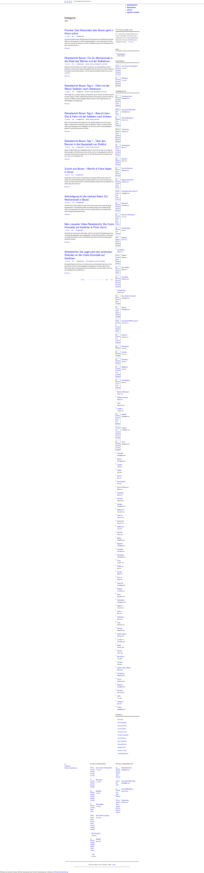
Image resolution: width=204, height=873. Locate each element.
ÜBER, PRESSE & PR (117, 1)
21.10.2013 (67, 36)
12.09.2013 (67, 147)
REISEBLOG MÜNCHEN (81, 867)
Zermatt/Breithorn (127, 118)
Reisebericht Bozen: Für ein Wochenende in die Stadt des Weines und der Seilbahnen (89, 59)
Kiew (119, 594)
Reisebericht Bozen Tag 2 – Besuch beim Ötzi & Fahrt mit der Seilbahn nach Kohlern (88, 114)
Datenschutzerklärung (71, 768)
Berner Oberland (123, 392)
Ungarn (119, 464)
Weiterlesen (67, 48)
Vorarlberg (120, 250)
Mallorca (120, 566)
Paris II (119, 611)
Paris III (119, 515)
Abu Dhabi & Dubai (102, 815)
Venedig (120, 549)
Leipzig (124, 352)
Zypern (124, 307)
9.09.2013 (67, 174)
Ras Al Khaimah (127, 168)
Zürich (119, 476)
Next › (107, 279)
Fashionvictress (122, 726)
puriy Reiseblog (122, 741)
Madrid (124, 414)
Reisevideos (131, 7)
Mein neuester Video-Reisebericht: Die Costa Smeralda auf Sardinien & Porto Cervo (89, 225)
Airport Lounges (133, 12)
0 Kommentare (80, 36)
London (119, 662)
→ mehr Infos (130, 42)
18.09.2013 (67, 91)
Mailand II (120, 510)
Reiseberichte (132, 5)
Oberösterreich (127, 96)
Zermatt (119, 498)
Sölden (124, 255)
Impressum (68, 766)
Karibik (119, 572)
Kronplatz (125, 277)
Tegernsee (125, 129)
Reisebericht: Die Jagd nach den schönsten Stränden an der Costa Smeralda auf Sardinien (88, 255)
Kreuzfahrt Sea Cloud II (130, 191)
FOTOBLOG (103, 867)
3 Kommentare (80, 119)
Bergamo (125, 367)
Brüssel (119, 532)
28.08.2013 (67, 202)
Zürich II (124, 335)
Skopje (119, 504)
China (119, 679)
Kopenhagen (126, 228)
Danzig (119, 628)
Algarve (120, 606)
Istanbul (124, 159)
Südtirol (104, 64)
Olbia (97, 261)
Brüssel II (120, 521)
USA (118, 696)
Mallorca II (120, 526)
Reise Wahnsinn (122, 744)
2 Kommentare (79, 174)
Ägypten (120, 543)
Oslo (123, 442)
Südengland (126, 145)
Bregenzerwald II (127, 180)
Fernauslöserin (122, 729)
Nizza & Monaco (123, 487)
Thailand (120, 701)
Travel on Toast (122, 750)
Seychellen (125, 267)
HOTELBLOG (94, 867)
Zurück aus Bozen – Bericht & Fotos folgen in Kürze (88, 170)
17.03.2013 (67, 261)
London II (120, 639)
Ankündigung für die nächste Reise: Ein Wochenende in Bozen (86, 197)
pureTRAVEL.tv (122, 738)
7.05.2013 (67, 230)
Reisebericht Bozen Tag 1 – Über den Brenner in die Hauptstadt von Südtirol (85, 142)
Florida (119, 651)
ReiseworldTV (122, 747)
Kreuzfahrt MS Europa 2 (130, 321)
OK (55, 872)
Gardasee (120, 555)
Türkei (119, 707)
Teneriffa (120, 453)
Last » (111, 279)
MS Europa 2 (96, 833)
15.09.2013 (67, 119)
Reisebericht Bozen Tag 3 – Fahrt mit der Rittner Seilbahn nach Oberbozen (87, 87)
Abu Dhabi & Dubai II (129, 296)
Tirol (118, 403)
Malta (119, 538)
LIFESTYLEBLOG (114, 867)
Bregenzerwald (122, 397)
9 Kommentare (80, 147)
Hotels (129, 10)
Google (113, 864)
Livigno (124, 428)
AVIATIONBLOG (125, 867)
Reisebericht (98, 64)
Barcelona (120, 656)
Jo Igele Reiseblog (123, 735)
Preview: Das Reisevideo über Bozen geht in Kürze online (89, 31)
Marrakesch (121, 54)
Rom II (119, 577)
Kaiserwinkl (121, 481)
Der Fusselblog (122, 722)
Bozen (87, 64)
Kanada (120, 690)
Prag (118, 560)
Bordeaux (125, 359)
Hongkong (120, 673)
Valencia (120, 583)
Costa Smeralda (90, 261)
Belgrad (124, 237)
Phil (73, 36)
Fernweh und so (122, 732)
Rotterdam (125, 346)
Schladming (121, 290)
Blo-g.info (120, 719)
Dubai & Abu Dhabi (123, 668)
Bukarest (125, 78)
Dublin (119, 470)
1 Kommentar (79, 91)
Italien (92, 64)
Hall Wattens (126, 380)
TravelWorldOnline (123, 753)
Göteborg (120, 617)
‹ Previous (82, 279)
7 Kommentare (80, 202)
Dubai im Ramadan (128, 214)
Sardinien (102, 261)
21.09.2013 (67, 64)
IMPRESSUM (126, 1)
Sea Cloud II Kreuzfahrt (130, 66)
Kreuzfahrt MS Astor (128, 109)
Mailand (120, 685)
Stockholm (120, 600)
